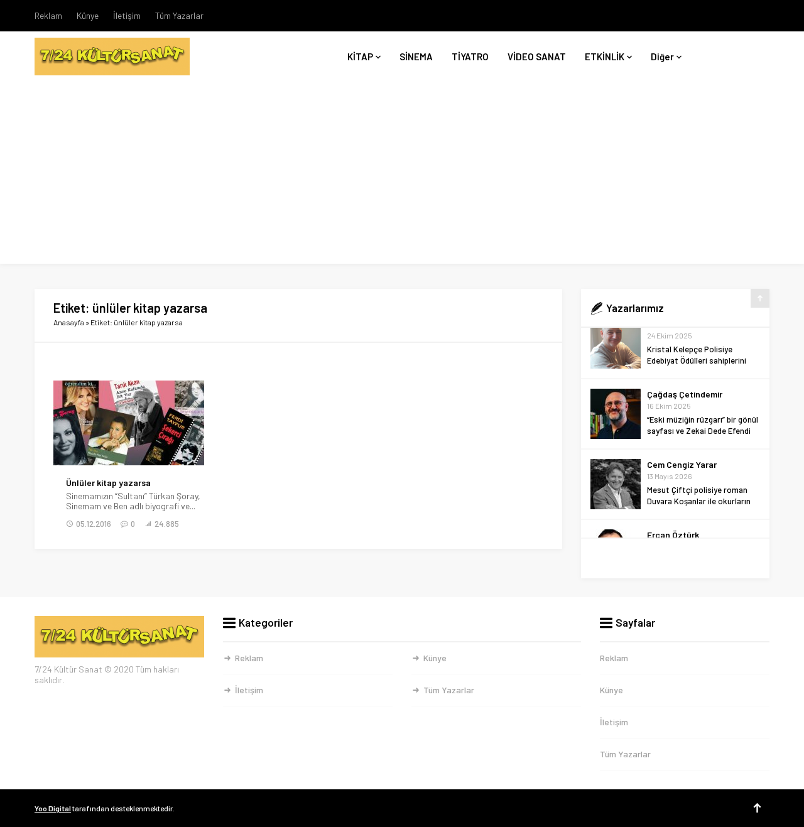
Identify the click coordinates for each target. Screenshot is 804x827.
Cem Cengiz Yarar (682, 416)
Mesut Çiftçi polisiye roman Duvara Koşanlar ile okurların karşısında (699, 452)
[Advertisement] (402, 176)
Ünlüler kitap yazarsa (108, 483)
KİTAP (360, 56)
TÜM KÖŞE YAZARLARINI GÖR (675, 558)
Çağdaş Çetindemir (684, 345)
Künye (88, 15)
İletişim (127, 15)
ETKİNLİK (604, 56)
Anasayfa (68, 322)
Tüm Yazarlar (179, 15)
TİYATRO (470, 56)
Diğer (662, 56)
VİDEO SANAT (537, 56)
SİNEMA (416, 56)
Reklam (48, 15)
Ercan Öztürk (673, 486)
